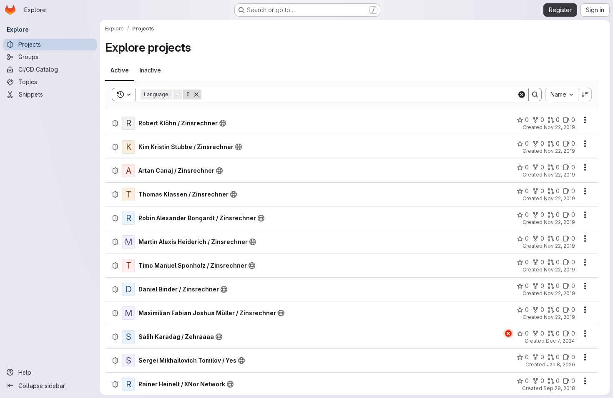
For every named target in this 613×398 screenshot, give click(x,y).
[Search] (535, 94)
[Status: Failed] (508, 333)
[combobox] (561, 94)
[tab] (119, 70)
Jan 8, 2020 (561, 364)
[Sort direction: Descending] (585, 94)
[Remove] (196, 95)
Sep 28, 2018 (559, 388)
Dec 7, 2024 (560, 341)
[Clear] (522, 95)
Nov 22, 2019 (559, 127)
